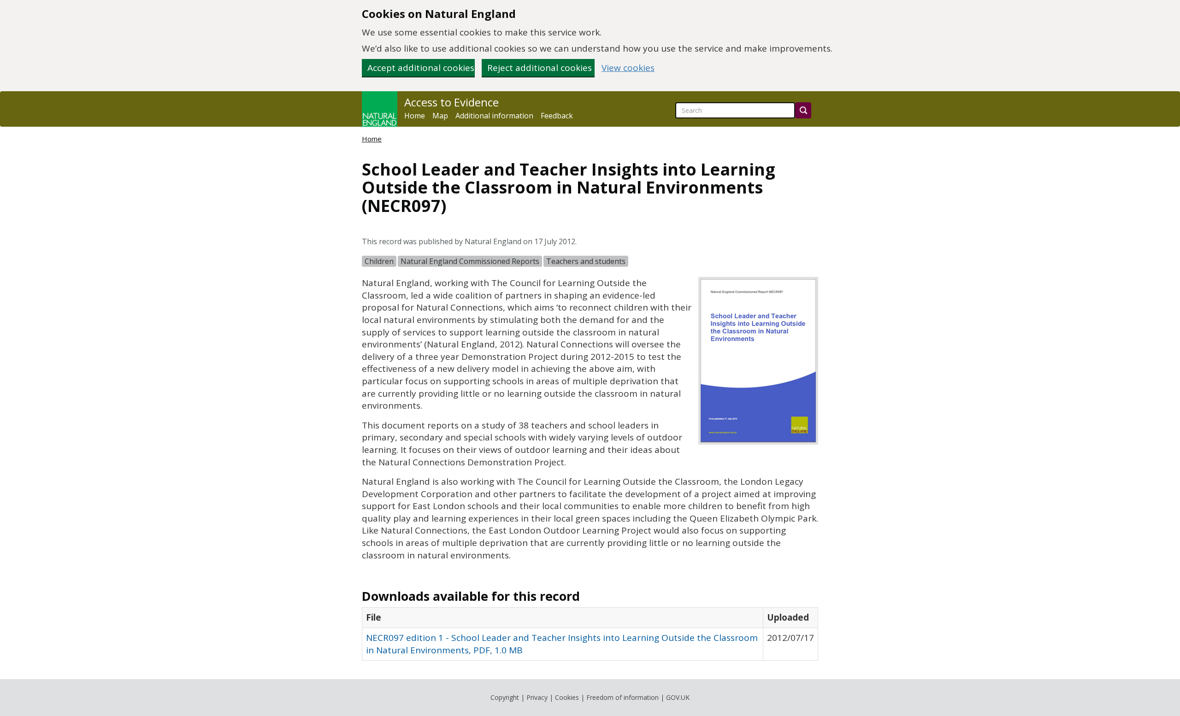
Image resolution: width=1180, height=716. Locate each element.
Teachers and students (585, 261)
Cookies (567, 697)
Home (414, 115)
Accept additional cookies (420, 68)
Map (440, 115)
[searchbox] (735, 110)
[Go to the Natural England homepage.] (379, 109)
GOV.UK (678, 697)
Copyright (504, 697)
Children (379, 261)
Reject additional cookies (539, 68)
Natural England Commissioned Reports (470, 261)
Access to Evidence (451, 102)
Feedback (557, 115)
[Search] (803, 110)
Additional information (494, 115)
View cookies (628, 68)
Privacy (537, 697)
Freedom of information (622, 697)
